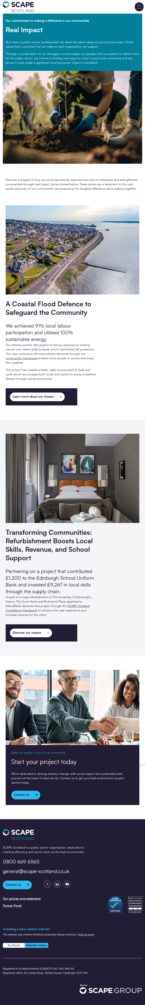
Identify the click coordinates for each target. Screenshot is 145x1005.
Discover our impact (27, 632)
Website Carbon (36, 945)
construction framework (21, 358)
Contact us (21, 794)
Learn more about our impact (33, 396)
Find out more (86, 934)
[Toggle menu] (139, 6)
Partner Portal (12, 905)
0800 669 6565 (21, 862)
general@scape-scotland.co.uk (36, 871)
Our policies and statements (22, 898)
